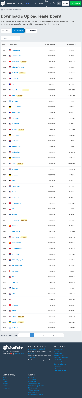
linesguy (15, 288)
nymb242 (15, 118)
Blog (4, 377)
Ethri (13, 209)
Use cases (57, 360)
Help (41, 3)
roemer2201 (16, 107)
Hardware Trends (60, 362)
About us (31, 377)
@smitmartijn (19, 354)
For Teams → (48, 3)
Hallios (14, 214)
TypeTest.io (32, 358)
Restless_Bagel (17, 260)
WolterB (15, 73)
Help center (58, 349)
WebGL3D (15, 124)
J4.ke (13, 299)
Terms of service (34, 384)
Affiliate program (34, 390)
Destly (14, 316)
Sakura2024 (16, 243)
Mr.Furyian (16, 141)
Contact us (32, 379)
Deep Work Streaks (60, 370)
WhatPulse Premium (61, 358)
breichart (15, 197)
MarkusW (15, 61)
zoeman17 (16, 112)
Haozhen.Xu (16, 56)
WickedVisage (17, 265)
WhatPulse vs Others (35, 394)
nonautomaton (17, 248)
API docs (57, 351)
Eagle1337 (15, 271)
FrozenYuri (16, 186)
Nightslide (15, 135)
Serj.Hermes (16, 146)
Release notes (59, 355)
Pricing (20, 3)
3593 (57, 335)
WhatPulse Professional (36, 349)
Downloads (10, 3)
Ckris (14, 163)
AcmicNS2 (15, 237)
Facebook (6, 386)
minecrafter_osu (18, 67)
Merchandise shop (34, 392)
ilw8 (13, 96)
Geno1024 (15, 226)
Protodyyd (15, 220)
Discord (5, 379)
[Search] (54, 3)
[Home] (2, 10)
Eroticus (15, 328)
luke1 (14, 311)
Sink (13, 181)
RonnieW (15, 169)
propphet (15, 254)
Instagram (6, 388)
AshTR (14, 277)
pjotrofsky (15, 282)
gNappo (15, 175)
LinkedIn (5, 384)
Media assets (32, 388)
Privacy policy (32, 381)
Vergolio (15, 101)
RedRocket (16, 152)
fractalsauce (16, 90)
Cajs (13, 294)
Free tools (57, 366)
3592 (52, 335)
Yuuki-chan (16, 231)
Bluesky (5, 381)
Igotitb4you (16, 50)
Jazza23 (15, 79)
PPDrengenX (16, 203)
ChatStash (57, 368)
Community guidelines (36, 386)
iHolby (14, 129)
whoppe (15, 305)
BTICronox (16, 158)
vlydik (14, 322)
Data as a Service (60, 364)
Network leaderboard (13, 10)
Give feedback (59, 353)
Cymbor (15, 84)
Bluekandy (16, 192)
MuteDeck (31, 353)
